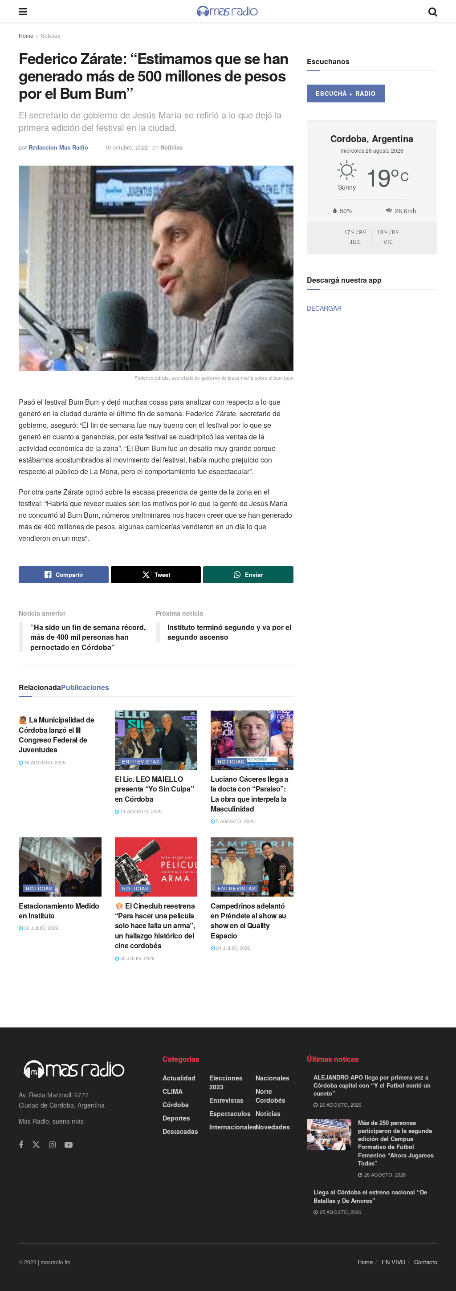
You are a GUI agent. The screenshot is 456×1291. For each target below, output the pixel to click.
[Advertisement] (228, 994)
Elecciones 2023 (226, 1082)
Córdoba (176, 1104)
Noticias (50, 35)
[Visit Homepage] (227, 11)
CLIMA (173, 1091)
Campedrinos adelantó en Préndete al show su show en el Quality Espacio (248, 921)
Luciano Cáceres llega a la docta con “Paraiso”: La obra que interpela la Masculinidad (250, 794)
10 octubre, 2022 (126, 147)
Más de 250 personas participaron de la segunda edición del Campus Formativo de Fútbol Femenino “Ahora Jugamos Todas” (396, 1142)
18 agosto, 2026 (44, 762)
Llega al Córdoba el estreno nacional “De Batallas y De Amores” (370, 1196)
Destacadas (180, 1131)
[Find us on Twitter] (36, 1145)
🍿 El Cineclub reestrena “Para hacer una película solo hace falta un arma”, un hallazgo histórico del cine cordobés (155, 926)
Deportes (176, 1117)
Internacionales (232, 1126)
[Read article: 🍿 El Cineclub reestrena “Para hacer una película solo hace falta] (156, 867)
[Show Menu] (23, 11)
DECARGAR (324, 308)
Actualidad (179, 1077)
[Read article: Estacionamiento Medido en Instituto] (60, 867)
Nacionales (272, 1077)
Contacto (425, 1262)
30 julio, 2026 (40, 927)
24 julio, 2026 (232, 947)
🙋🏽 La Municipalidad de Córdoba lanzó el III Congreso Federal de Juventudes (56, 735)
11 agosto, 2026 (140, 811)
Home (26, 35)
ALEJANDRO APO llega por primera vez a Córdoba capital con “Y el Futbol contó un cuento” (372, 1085)
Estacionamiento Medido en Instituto (59, 911)
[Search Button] (432, 11)
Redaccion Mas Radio (58, 147)
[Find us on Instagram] (52, 1145)
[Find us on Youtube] (69, 1145)
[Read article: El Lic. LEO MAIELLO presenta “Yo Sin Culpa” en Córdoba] (156, 740)
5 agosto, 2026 (235, 820)
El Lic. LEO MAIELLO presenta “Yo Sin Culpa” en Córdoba (154, 789)
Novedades (273, 1126)
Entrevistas (141, 761)
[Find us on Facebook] (21, 1145)
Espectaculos (230, 1113)
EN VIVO (393, 1262)
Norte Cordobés (270, 1095)
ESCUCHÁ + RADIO (346, 93)
